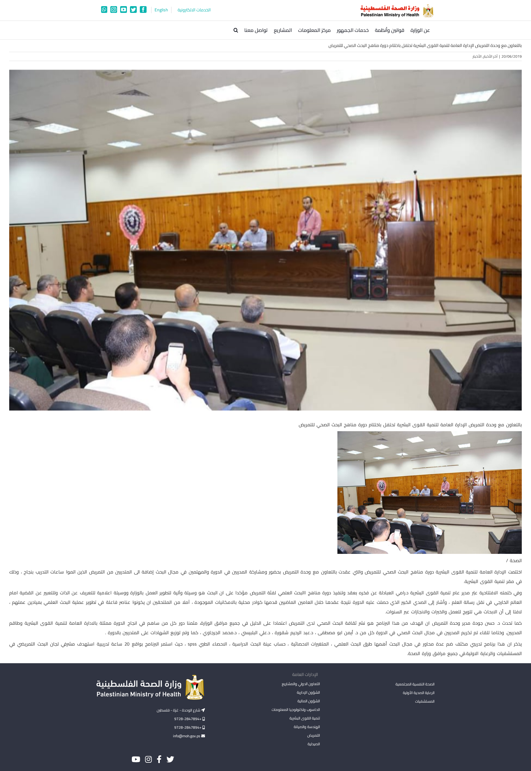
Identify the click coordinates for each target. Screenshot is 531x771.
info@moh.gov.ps (187, 735)
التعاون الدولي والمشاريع (301, 683)
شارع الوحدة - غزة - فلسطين (179, 710)
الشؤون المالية (308, 700)
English (161, 10)
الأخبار (477, 56)
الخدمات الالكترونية (194, 10)
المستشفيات (425, 701)
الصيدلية (314, 743)
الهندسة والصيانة (307, 726)
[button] (236, 30)
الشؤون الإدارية (308, 692)
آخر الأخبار (490, 56)
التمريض (313, 735)
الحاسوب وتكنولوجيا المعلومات (296, 709)
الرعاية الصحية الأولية (419, 692)
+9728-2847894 (188, 718)
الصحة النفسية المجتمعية (415, 684)
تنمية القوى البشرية (304, 718)
